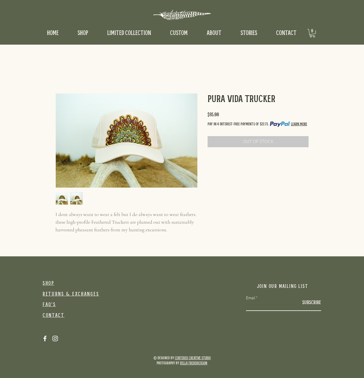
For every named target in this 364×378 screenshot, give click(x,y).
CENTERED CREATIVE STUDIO (193, 358)
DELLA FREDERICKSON (193, 363)
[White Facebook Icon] (45, 338)
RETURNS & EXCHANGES (71, 294)
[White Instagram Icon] (55, 338)
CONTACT (54, 315)
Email (250, 298)
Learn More (299, 124)
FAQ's (49, 304)
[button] (312, 33)
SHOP (48, 283)
